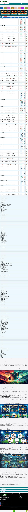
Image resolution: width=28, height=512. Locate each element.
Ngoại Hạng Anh (3, 25)
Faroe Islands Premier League (4, 260)
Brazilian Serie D (3, 294)
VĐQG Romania (3, 99)
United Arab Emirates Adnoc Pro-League (5, 274)
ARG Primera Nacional (3, 262)
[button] (26, 12)
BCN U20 (2, 351)
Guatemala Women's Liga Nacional (5, 316)
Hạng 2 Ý (2, 206)
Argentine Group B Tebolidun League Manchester (6, 263)
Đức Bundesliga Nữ (3, 210)
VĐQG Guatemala (3, 137)
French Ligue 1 (2, 212)
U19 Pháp (2, 213)
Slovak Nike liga (3, 234)
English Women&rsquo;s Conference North (5, 205)
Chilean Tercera (3, 317)
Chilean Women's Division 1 (4, 324)
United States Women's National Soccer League (6, 265)
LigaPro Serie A (3, 203)
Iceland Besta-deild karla (4, 235)
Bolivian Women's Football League (5, 348)
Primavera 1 (2, 208)
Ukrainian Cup (2, 230)
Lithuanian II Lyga (3, 325)
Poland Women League (3, 331)
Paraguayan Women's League (4, 322)
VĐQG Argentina (3, 52)
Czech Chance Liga (3, 231)
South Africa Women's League (4, 320)
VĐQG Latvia (2, 237)
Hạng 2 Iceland (2, 236)
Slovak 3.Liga (2, 300)
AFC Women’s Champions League (5, 323)
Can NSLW (2, 347)
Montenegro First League (4, 257)
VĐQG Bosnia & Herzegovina (4, 180)
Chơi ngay (2, 13)
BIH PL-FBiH (2, 352)
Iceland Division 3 (3, 303)
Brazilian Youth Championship (4, 328)
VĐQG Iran (2, 185)
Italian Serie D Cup (3, 288)
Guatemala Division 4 (3, 329)
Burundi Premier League (3, 302)
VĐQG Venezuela (3, 272)
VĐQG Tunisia (2, 202)
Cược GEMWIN (8, 8)
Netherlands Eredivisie (3, 215)
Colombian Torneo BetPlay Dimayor (5, 271)
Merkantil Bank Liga (3, 244)
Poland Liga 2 (2, 229)
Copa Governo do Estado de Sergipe (5, 350)
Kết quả (20, 495)
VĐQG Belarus (2, 239)
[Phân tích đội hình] (26, 34)
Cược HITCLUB (1, 8)
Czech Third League (3, 232)
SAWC (2, 356)
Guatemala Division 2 (3, 290)
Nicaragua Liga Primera (3, 295)
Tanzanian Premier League (4, 200)
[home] (3, 1)
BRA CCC (2, 355)
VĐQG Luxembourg (3, 259)
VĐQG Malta (2, 258)
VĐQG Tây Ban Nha (3, 18)
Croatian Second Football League (4, 321)
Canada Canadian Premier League (5, 318)
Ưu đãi (2, 14)
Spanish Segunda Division (4, 209)
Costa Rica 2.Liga (3, 199)
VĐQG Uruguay (2, 106)
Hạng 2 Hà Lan (2, 63)
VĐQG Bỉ (2, 357)
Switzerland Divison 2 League (4, 298)
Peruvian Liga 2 (3, 297)
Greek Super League (3, 233)
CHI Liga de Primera (3, 266)
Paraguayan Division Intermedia (4, 269)
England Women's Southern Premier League (6, 204)
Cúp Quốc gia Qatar (3, 299)
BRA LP (2, 330)
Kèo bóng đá (20, 497)
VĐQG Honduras (3, 144)
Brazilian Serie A (3, 264)
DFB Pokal (2, 211)
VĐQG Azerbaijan (3, 261)
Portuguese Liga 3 (3, 332)
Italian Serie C (2, 207)
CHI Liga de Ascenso (3, 267)
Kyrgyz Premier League (3, 327)
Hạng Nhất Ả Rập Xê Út (3, 273)
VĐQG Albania (2, 170)
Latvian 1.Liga (2, 238)
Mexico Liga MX (3, 66)
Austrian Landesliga (3, 289)
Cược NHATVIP (12, 8)
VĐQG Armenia (2, 175)
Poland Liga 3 (2, 292)
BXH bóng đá (20, 496)
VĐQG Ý (2, 32)
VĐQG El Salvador (3, 201)
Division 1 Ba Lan (3, 228)
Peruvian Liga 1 (2, 270)
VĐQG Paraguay (3, 268)
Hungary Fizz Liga (3, 243)
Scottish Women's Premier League (5, 214)
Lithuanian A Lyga (3, 242)
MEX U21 (2, 349)
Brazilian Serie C (3, 301)
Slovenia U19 (2, 287)
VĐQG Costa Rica (3, 132)
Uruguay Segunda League (4, 293)
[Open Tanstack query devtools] (26, 510)
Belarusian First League (3, 240)
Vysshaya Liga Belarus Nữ (4, 241)
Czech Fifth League (3, 326)
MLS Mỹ (2, 71)
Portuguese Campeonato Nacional (5, 296)
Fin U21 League (3, 353)
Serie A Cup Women (3, 354)
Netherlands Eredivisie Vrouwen (4, 291)
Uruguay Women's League (4, 319)
